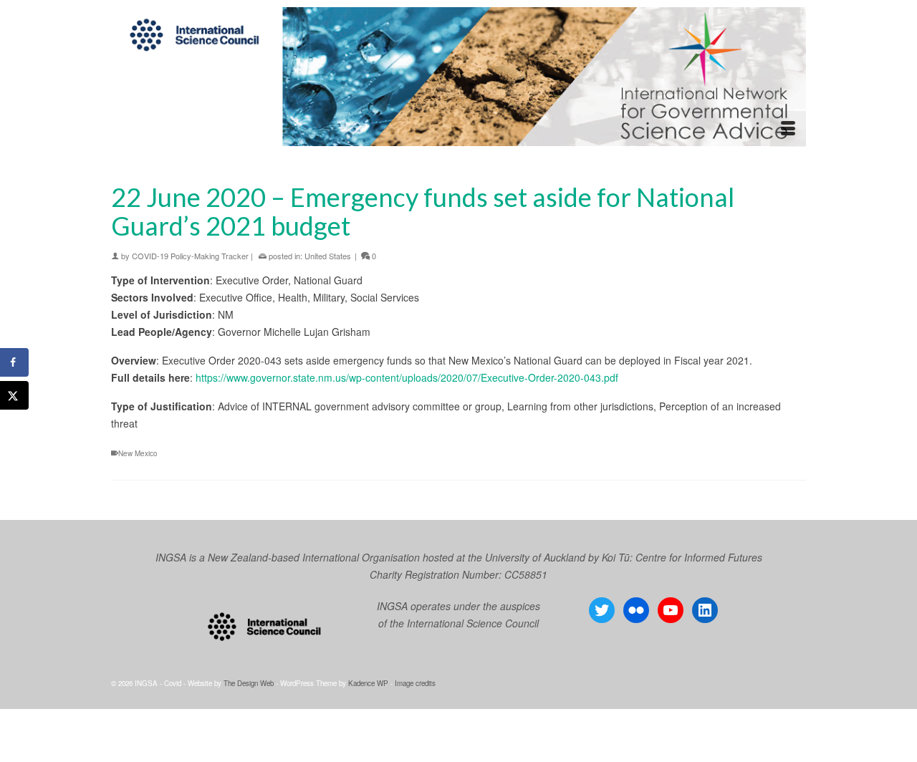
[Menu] (788, 129)
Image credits (415, 683)
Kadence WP (368, 683)
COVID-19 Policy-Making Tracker (190, 255)
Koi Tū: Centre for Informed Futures (682, 557)
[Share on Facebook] (14, 362)
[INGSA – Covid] (458, 76)
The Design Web (249, 683)
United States (327, 255)
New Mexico (138, 453)
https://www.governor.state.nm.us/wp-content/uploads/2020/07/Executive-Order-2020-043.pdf (407, 377)
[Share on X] (14, 395)
